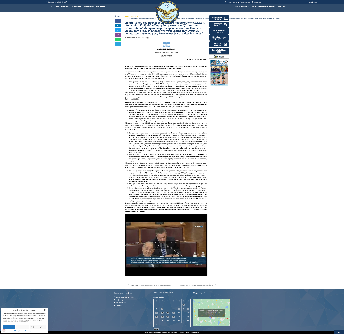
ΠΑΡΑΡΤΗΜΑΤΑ (244, 7)
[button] (45, 310)
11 (162, 313)
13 (173, 313)
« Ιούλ (156, 329)
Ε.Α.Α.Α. (127, 16)
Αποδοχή (9, 327)
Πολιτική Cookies (18, 330)
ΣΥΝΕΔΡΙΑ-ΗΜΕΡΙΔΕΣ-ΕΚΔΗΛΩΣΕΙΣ (263, 7)
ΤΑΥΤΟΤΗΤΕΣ (100, 7)
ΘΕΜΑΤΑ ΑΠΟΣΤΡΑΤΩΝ (62, 7)
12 (168, 313)
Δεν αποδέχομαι (22, 327)
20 (174, 317)
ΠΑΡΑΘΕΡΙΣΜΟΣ (89, 7)
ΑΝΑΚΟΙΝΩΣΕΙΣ (76, 7)
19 (168, 317)
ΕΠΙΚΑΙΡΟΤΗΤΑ (135, 16)
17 (156, 317)
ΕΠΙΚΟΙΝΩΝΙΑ (282, 7)
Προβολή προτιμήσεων (38, 327)
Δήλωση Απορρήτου (29, 330)
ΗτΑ (237, 7)
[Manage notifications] (4, 330)
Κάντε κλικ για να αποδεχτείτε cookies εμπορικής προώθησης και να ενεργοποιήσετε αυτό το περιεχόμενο (166, 245)
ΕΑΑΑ (50, 7)
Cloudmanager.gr (195, 332)
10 (156, 313)
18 (162, 317)
